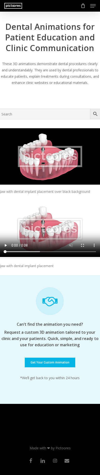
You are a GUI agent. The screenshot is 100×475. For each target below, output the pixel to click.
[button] (93, 5)
